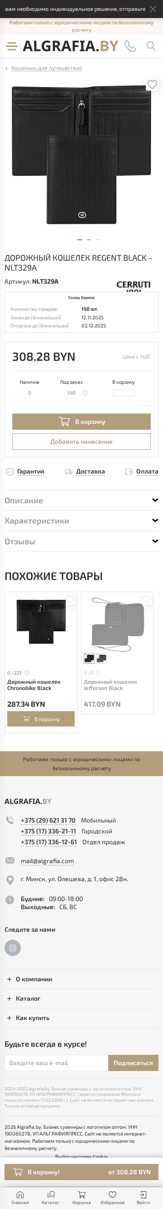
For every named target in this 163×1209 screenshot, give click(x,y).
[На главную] (71, 46)
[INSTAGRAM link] (13, 948)
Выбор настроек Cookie (81, 1156)
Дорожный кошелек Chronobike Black (34, 684)
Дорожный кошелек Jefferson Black (110, 684)
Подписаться (133, 1062)
